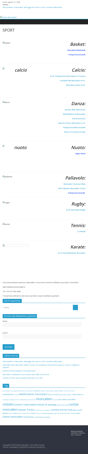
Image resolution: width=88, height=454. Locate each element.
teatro (20, 413)
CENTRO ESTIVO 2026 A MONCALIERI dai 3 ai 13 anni (23, 378)
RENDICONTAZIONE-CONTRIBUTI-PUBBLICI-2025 (78, 433)
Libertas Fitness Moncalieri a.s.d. (71, 123)
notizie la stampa (46, 404)
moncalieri (44, 399)
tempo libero (26, 413)
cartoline (37, 391)
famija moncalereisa (54, 395)
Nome (5, 321)
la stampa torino (14, 399)
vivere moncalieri (13, 416)
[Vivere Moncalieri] (8, 17)
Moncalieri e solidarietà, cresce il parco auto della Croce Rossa (26, 374)
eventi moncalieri (37, 394)
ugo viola (57, 413)
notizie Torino (26, 409)
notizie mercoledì (63, 405)
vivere (78, 413)
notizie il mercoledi (24, 404)
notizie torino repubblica (43, 410)
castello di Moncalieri (47, 391)
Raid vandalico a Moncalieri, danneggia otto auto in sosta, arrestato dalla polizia (32, 7)
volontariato (28, 417)
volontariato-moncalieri (42, 417)
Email (5, 333)
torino (33, 413)
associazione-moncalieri (10, 391)
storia (15, 413)
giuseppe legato (66, 394)
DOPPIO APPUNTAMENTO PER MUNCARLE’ (19, 371)
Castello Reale (58, 391)
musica (55, 399)
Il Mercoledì (76, 394)
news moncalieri (69, 399)
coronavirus (8, 394)
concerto (72, 391)
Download (78, 435)
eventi (22, 394)
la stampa (5, 399)
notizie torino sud (61, 409)
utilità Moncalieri (65, 413)
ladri (82, 394)
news (60, 399)
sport (11, 413)
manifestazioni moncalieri (28, 399)
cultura (16, 394)
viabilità (73, 413)
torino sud (39, 413)
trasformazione (48, 413)
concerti (66, 391)
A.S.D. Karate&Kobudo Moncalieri (71, 253)
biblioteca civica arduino (26, 391)
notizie (8, 404)
